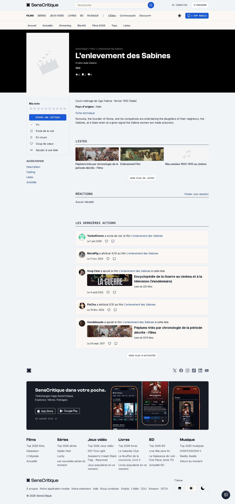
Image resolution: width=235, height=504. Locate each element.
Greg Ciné (93, 271)
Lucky (60, 456)
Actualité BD (156, 465)
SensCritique (81, 49)
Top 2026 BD (157, 445)
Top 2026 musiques (192, 445)
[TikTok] (194, 371)
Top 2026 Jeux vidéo (101, 445)
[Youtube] (207, 371)
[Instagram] (187, 371)
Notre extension (81, 488)
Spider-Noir (64, 451)
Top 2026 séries (67, 445)
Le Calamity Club (128, 451)
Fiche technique (85, 113)
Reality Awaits (188, 456)
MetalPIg (92, 253)
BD (151, 440)
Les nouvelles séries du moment (71, 463)
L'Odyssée (32, 456)
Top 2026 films (35, 445)
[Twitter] (175, 371)
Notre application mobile (55, 488)
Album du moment (191, 461)
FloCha (91, 304)
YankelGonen (95, 235)
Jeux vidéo (97, 440)
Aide (95, 488)
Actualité (31, 461)
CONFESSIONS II (190, 451)
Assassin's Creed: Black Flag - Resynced (102, 457)
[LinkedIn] (200, 371)
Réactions (84, 194)
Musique (187, 440)
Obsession (32, 451)
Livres (123, 440)
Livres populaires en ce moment (132, 466)
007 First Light (96, 451)
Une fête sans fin (159, 451)
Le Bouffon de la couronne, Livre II (129, 457)
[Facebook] (181, 371)
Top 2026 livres (127, 445)
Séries (62, 440)
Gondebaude (95, 322)
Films (92, 49)
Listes (81, 141)
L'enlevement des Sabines (110, 49)
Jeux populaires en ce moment (101, 466)
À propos (32, 488)
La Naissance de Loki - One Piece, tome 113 (163, 457)
